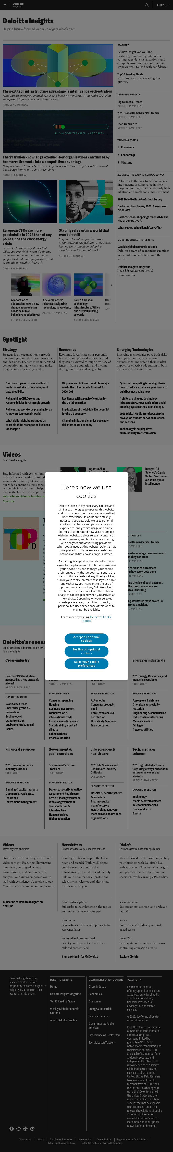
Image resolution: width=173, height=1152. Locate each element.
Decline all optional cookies (86, 651)
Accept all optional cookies (86, 639)
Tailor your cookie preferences (86, 663)
